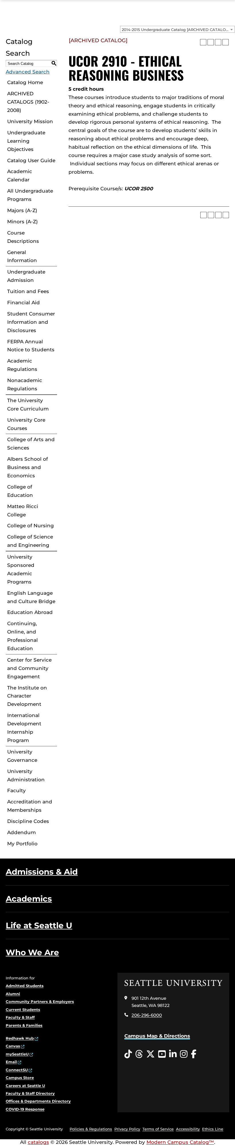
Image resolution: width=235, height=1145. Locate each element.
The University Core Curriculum (28, 405)
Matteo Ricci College (22, 510)
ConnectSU (17, 1069)
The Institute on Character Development (27, 696)
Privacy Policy (127, 1129)
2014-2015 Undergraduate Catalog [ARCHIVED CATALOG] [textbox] (176, 29)
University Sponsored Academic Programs (20, 569)
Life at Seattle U (39, 925)
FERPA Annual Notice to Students (30, 346)
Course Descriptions (23, 237)
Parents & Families (24, 1025)
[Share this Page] (210, 42)
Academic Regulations (22, 365)
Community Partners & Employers (40, 1001)
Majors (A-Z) (22, 210)
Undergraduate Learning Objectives (26, 141)
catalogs (38, 1142)
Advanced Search (28, 72)
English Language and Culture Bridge (31, 597)
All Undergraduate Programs (30, 195)
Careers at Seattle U (25, 1085)
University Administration (26, 775)
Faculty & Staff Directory (30, 1093)
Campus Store (20, 1077)
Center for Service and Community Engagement (29, 668)
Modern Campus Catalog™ (180, 1142)
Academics (29, 899)
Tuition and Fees (28, 291)
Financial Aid (23, 302)
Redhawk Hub (20, 1038)
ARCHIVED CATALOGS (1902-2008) (28, 102)
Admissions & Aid (42, 872)
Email (11, 1061)
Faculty (16, 790)
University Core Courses (26, 424)
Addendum (21, 832)
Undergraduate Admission (26, 276)
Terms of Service (158, 1129)
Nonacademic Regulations (24, 384)
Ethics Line (212, 1129)
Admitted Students (25, 985)
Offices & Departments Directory (38, 1101)
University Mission (30, 121)
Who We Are (32, 952)
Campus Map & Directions (157, 1036)
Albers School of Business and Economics (27, 467)
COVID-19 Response (25, 1109)
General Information (22, 256)
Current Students (23, 1009)
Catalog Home (25, 82)
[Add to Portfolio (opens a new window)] (203, 42)
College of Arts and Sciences (31, 444)
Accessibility (188, 1129)
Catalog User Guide (31, 160)
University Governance (22, 756)
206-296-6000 (147, 1015)
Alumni (13, 993)
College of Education (20, 491)
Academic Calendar (19, 175)
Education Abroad (30, 612)
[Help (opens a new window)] (225, 42)
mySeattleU (17, 1054)
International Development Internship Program (24, 727)
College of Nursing (30, 525)
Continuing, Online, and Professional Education (22, 636)
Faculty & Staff (20, 1017)
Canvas (13, 1046)
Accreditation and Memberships (29, 806)
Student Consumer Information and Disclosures (31, 322)
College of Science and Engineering (30, 541)
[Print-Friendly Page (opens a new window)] (218, 42)
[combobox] (177, 29)
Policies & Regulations (91, 1129)
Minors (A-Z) (22, 221)
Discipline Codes (28, 821)
